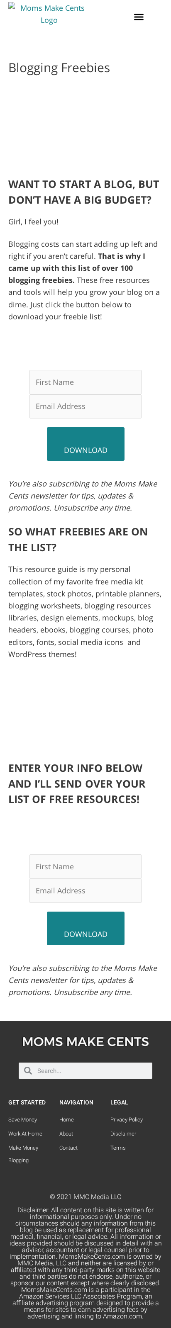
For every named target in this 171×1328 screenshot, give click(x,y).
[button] (139, 17)
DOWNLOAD (85, 450)
